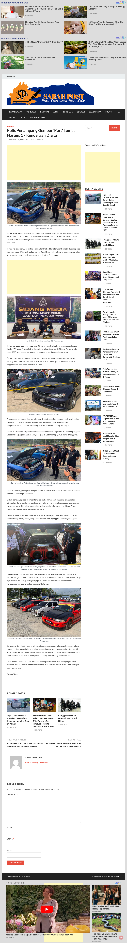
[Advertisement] (44, 162)
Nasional (44, 112)
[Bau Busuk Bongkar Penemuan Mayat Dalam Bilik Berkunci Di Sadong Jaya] (93, 349)
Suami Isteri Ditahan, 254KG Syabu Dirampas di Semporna (111, 276)
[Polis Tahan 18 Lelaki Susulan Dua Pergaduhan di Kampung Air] (93, 433)
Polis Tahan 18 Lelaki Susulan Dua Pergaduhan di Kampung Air (111, 437)
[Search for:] (102, 128)
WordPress (105, 876)
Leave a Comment (36, 140)
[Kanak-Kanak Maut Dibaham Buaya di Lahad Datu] (93, 387)
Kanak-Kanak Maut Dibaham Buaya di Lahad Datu (111, 389)
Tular (22, 117)
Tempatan (31, 112)
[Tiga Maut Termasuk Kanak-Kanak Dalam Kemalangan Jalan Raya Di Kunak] (18, 706)
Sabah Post (24, 140)
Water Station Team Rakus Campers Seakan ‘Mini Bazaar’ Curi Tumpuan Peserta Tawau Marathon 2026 (43, 721)
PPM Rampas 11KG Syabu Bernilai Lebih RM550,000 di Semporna (111, 258)
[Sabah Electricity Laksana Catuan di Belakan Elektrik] (93, 401)
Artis (55, 112)
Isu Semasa (68, 112)
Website (11, 850)
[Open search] (119, 112)
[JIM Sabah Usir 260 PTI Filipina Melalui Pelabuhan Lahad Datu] (93, 332)
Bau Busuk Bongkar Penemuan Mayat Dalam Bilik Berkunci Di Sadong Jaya (111, 354)
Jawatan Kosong (37, 117)
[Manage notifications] (121, 938)
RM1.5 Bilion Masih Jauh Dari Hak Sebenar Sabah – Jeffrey (111, 455)
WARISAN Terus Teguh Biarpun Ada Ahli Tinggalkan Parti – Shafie (111, 420)
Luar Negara (95, 112)
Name (10, 828)
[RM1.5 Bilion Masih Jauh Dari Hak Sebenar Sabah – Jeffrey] (93, 451)
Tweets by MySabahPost (95, 145)
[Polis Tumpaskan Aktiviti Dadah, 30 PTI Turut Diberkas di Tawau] (93, 369)
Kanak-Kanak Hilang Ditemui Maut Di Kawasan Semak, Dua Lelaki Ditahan (111, 317)
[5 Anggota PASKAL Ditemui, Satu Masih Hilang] (69, 706)
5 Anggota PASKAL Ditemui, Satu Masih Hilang (67, 718)
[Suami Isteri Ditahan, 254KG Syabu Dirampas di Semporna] (93, 272)
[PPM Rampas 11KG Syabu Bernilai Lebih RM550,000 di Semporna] (93, 255)
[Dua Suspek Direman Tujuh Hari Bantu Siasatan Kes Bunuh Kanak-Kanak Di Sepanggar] (93, 289)
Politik (108, 112)
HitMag (117, 876)
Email (10, 839)
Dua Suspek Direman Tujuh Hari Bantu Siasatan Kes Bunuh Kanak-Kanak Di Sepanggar (111, 295)
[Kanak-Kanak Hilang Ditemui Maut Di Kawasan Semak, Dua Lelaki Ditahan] (93, 312)
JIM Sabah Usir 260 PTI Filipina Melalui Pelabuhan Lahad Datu (111, 335)
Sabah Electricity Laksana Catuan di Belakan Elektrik (110, 404)
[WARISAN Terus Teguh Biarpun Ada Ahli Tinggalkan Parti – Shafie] (93, 416)
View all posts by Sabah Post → (37, 762)
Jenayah (81, 112)
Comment (12, 795)
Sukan (12, 117)
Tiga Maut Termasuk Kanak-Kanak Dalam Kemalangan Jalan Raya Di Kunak (18, 719)
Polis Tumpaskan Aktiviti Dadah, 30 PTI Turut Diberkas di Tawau (111, 373)
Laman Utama (15, 112)
